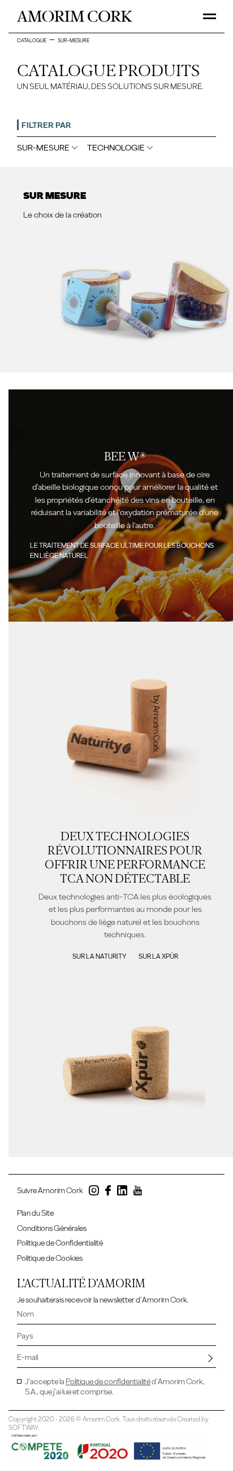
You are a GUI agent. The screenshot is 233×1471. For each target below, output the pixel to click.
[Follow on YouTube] (137, 1192)
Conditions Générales (52, 1228)
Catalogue (31, 40)
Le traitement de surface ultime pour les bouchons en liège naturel (122, 551)
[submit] (210, 1358)
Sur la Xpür (158, 956)
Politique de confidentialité (108, 1381)
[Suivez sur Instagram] (94, 1192)
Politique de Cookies (50, 1258)
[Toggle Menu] (209, 16)
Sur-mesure (43, 148)
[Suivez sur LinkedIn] (122, 1192)
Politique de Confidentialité (60, 1243)
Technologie (116, 148)
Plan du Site (35, 1213)
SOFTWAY (23, 1428)
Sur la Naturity (99, 956)
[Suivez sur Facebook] (108, 1192)
